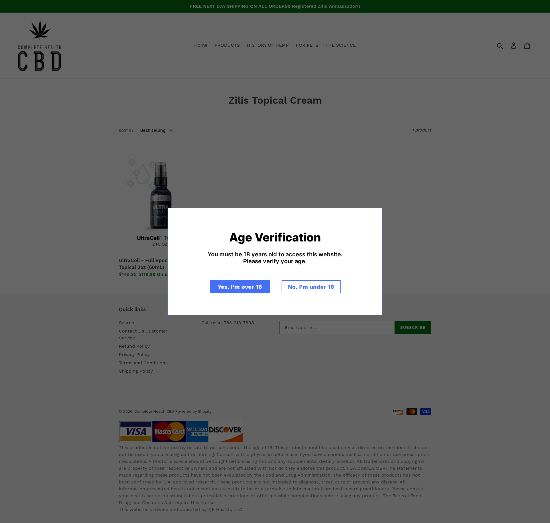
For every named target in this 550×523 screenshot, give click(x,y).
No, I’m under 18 (311, 286)
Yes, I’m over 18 (240, 286)
